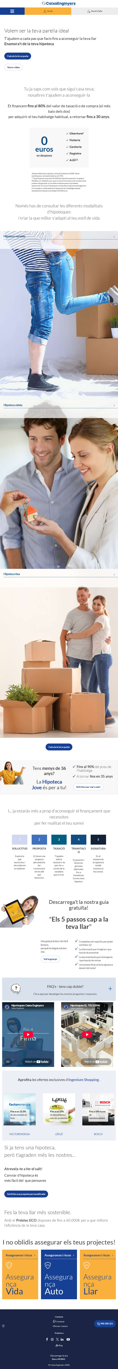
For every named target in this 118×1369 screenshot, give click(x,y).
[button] (48, 11)
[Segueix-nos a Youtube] (69, 1339)
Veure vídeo (13, 67)
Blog (61, 1345)
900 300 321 (106, 1323)
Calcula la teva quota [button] (17, 56)
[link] (59, 315)
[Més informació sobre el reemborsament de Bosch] (98, 1109)
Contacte (60, 1321)
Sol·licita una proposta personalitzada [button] (26, 1194)
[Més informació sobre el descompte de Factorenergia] (20, 1109)
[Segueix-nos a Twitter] (57, 1339)
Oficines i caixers (60, 1326)
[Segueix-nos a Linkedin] (62, 1339)
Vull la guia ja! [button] (50, 959)
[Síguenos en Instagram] (52, 1339)
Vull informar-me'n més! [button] (88, 787)
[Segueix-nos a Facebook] (48, 1339)
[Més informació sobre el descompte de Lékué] (59, 1109)
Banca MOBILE (58, 1359)
